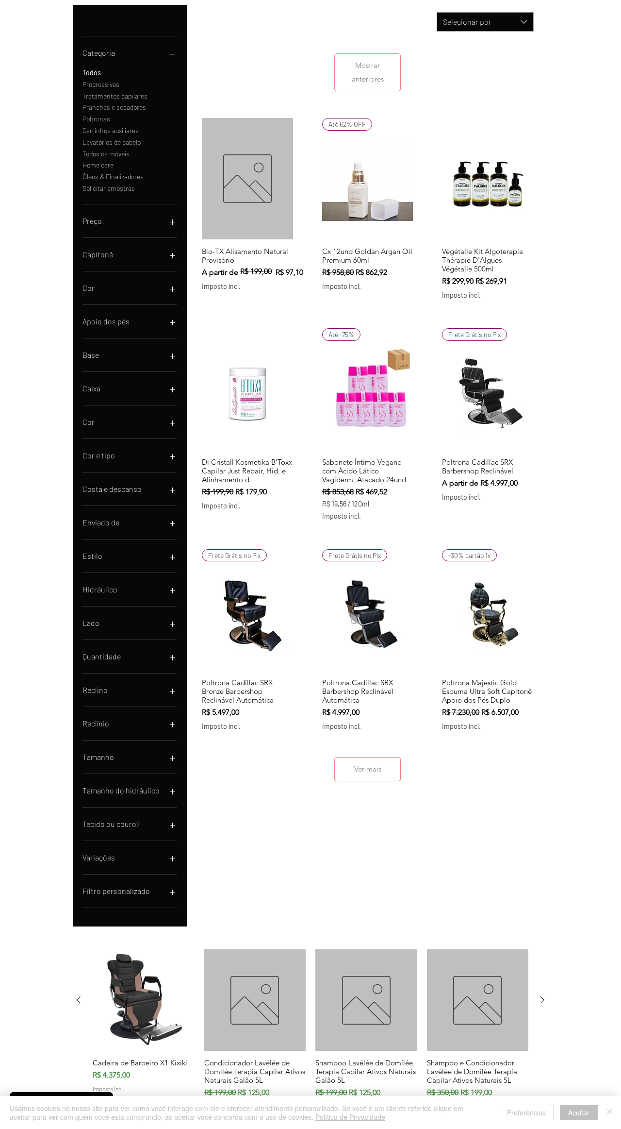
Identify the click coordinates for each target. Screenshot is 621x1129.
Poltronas (96, 119)
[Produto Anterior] (78, 1000)
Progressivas (100, 84)
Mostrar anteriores (368, 72)
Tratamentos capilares (114, 96)
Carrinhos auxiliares (110, 130)
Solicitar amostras (108, 188)
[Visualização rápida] (247, 178)
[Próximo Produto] (542, 1000)
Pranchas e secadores (114, 107)
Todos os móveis (106, 154)
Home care (98, 165)
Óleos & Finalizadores (113, 176)
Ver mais (367, 769)
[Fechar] (609, 1112)
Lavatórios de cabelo (111, 142)
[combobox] (485, 22)
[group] (310, 1035)
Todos (91, 72)
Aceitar (578, 1112)
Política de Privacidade (350, 1117)
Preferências (526, 1112)
